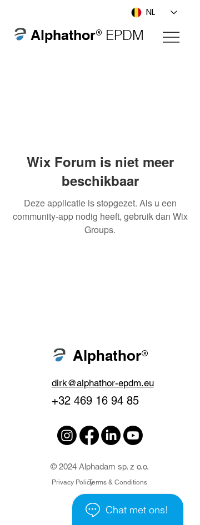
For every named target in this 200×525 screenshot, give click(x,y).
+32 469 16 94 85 (95, 400)
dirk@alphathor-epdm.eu (103, 382)
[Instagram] (67, 435)
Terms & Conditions (117, 482)
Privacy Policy (72, 482)
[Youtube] (133, 435)
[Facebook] (89, 435)
